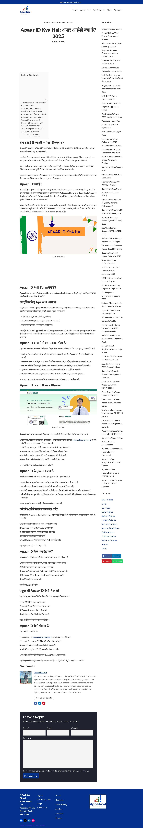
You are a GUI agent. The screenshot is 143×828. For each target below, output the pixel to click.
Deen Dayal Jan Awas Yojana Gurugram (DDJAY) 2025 (111, 384)
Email (50, 728)
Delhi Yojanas (107, 512)
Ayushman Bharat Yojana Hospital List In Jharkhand (112, 452)
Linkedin (118, 556)
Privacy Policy (61, 804)
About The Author (33, 134)
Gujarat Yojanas (108, 516)
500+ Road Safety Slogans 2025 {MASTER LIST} (111, 231)
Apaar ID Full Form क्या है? (31, 109)
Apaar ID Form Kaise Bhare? (32, 117)
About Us (59, 813)
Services (58, 809)
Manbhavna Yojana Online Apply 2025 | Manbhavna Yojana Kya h (112, 142)
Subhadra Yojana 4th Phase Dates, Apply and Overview (111, 374)
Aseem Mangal (34, 137)
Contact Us (42, 807)
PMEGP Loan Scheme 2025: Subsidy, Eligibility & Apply (112, 338)
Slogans (105, 544)
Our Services (99, 10)
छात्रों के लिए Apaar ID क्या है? (32, 111)
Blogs (109, 10)
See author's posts (44, 698)
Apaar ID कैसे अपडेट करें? (30, 126)
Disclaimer (59, 800)
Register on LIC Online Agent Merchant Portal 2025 (111, 88)
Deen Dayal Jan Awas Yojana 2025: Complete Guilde (111, 402)
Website (74, 728)
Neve (22, 825)
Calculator (106, 508)
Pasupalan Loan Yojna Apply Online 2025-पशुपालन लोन (111, 124)
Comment (28, 738)
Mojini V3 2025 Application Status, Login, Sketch (112, 349)
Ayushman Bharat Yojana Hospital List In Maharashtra (112, 441)
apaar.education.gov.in (82, 440)
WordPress (40, 825)
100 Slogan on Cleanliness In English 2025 (111, 295)
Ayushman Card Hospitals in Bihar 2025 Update (111, 462)
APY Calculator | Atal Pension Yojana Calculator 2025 (110, 270)
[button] (89, 9)
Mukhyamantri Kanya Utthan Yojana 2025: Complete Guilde (111, 328)
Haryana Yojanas (109, 520)
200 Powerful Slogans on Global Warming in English (112, 160)
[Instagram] (33, 820)
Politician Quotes (109, 536)
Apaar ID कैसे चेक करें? (31, 132)
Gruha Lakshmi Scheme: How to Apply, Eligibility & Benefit (112, 413)
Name (26, 728)
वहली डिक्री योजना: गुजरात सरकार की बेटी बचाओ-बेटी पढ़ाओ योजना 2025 (112, 78)
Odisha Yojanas (108, 532)
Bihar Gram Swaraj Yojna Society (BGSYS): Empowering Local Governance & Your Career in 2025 (112, 49)
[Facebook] (21, 820)
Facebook (108, 556)
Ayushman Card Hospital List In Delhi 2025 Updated (112, 483)
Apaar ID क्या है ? (28, 106)
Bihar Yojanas (107, 500)
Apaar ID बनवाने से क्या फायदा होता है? (34, 114)
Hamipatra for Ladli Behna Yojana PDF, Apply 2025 (112, 220)
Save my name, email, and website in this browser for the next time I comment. (56, 771)
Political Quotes (44, 799)
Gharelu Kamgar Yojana (111, 29)
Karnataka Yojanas (109, 524)
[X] (25, 820)
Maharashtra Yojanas (110, 528)
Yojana (49, 22)
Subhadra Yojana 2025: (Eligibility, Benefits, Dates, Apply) (111, 202)
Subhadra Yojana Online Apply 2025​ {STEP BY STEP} (112, 192)
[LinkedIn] (29, 820)
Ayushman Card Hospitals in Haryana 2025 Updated (110, 473)
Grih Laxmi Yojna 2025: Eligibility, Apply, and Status (111, 106)
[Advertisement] (58, 60)
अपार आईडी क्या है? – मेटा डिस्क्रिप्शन (34, 103)
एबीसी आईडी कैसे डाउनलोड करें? (32, 123)
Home (75, 10)
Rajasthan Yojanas (109, 540)
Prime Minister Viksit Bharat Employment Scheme (110, 36)
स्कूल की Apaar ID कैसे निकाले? (33, 129)
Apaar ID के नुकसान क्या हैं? (31, 120)
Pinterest (108, 561)
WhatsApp (119, 561)
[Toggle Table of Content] (45, 100)
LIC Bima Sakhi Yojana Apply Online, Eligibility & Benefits (112, 423)
